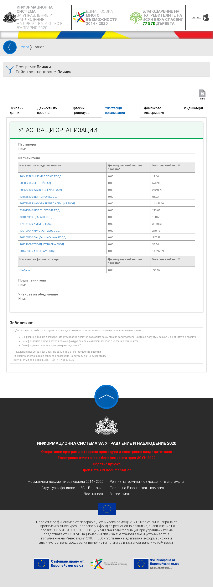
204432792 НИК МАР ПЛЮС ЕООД (40, 176)
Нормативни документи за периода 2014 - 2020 (65, 481)
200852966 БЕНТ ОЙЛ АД (35, 183)
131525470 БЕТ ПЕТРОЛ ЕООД (38, 196)
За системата (120, 494)
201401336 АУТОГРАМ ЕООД (37, 251)
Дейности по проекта (47, 110)
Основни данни (16, 110)
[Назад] (10, 47)
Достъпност (93, 494)
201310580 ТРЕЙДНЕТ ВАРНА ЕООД (42, 244)
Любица (25, 270)
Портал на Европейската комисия (137, 488)
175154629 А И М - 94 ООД (36, 223)
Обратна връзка (106, 464)
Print (202, 99)
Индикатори (193, 108)
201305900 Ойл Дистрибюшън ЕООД (43, 237)
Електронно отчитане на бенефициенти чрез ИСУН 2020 (107, 458)
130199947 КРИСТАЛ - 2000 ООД (39, 230)
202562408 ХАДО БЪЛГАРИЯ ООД (41, 189)
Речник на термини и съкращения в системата (147, 481)
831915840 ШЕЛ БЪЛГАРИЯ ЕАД (39, 210)
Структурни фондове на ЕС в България (72, 488)
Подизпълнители (32, 280)
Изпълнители (29, 158)
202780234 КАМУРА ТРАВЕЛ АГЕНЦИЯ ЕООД (47, 203)
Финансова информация (154, 110)
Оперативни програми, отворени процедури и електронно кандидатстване (106, 452)
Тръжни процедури (80, 110)
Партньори (27, 144)
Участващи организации (115, 110)
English (196, 17)
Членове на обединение (38, 294)
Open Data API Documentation (106, 470)
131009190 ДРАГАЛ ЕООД (36, 217)
